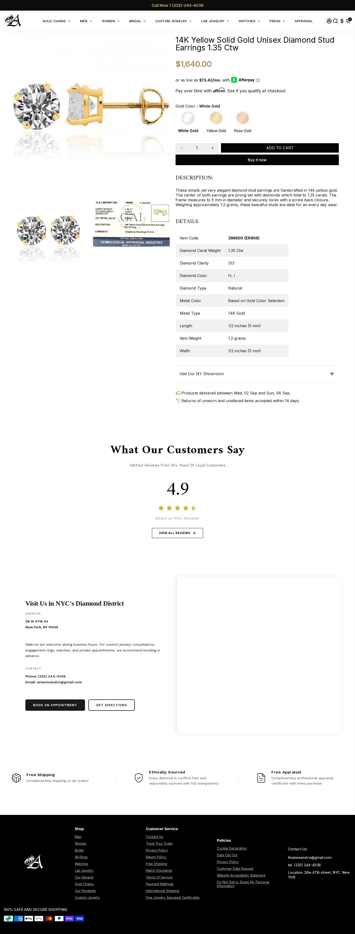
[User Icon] (329, 20)
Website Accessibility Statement (241, 875)
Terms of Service (159, 877)
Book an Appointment (55, 705)
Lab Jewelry (84, 871)
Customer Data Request (235, 869)
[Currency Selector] (342, 20)
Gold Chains (84, 884)
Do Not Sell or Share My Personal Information (243, 884)
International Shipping (162, 891)
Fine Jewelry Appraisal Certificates (172, 898)
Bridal (79, 850)
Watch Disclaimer (159, 871)
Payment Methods (160, 884)
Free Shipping (156, 864)
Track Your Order (159, 844)
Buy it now (257, 159)
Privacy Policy (157, 850)
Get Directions (111, 705)
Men (78, 837)
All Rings (81, 857)
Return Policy (156, 857)
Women (80, 844)
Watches (81, 864)
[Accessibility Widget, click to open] (348, 927)
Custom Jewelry (87, 898)
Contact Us (154, 837)
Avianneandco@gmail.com (310, 857)
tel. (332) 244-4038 (304, 865)
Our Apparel (84, 877)
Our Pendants (85, 891)
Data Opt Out (227, 855)
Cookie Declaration (232, 848)
